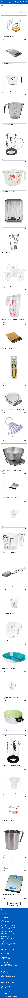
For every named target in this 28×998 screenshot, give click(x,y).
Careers (2, 920)
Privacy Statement (5, 917)
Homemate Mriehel (5, 964)
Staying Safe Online (5, 921)
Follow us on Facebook (7, 991)
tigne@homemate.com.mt (7, 971)
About (2, 912)
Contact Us (3, 913)
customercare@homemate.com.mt (9, 965)
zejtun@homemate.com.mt (8, 982)
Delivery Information (5, 916)
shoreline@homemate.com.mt (8, 976)
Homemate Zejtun (5, 980)
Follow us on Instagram (7, 993)
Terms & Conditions (5, 918)
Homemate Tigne (5, 969)
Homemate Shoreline (6, 975)
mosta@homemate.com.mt (8, 987)
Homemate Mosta (5, 986)
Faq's (2, 914)
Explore (22, 12)
